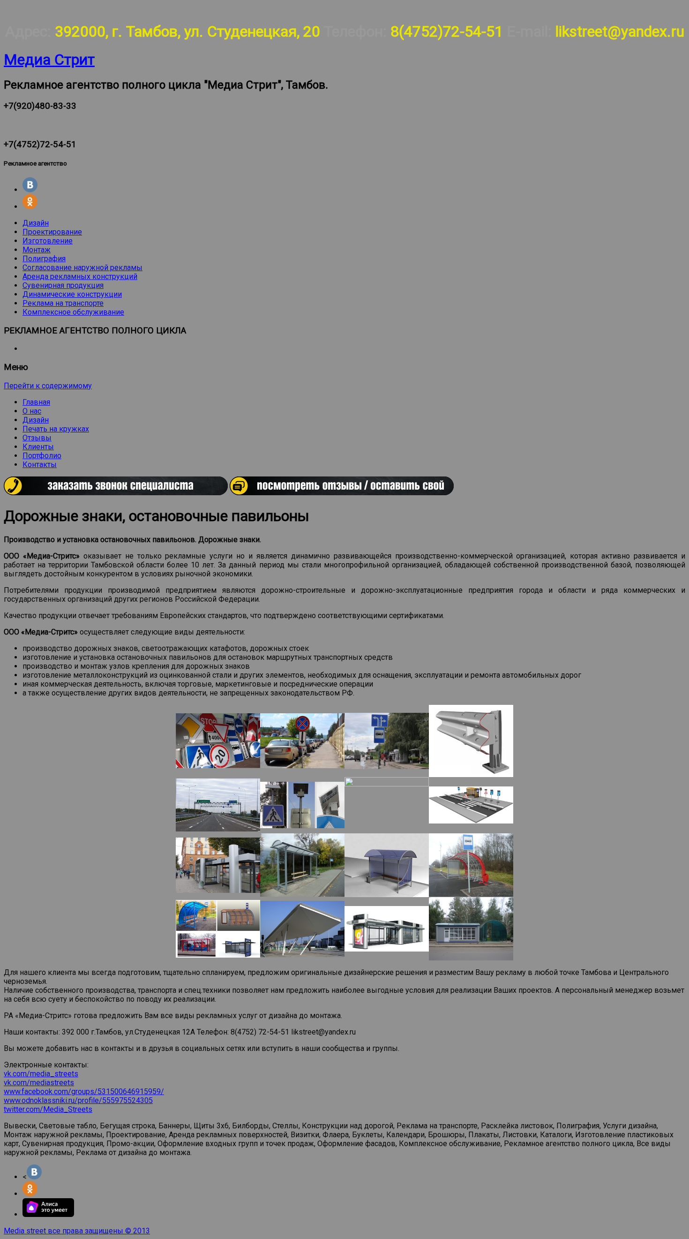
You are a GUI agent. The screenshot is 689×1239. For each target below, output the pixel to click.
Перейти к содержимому (48, 385)
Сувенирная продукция (63, 285)
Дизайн (35, 223)
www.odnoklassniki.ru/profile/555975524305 (78, 1100)
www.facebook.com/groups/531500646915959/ (84, 1091)
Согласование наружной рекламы (82, 267)
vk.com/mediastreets (39, 1082)
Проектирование (52, 231)
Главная (36, 402)
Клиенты (38, 446)
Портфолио (41, 455)
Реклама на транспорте (63, 303)
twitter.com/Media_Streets (48, 1109)
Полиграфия (44, 258)
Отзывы (37, 437)
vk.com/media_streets (41, 1073)
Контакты (39, 464)
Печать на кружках (55, 428)
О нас (31, 411)
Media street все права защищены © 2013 (77, 1230)
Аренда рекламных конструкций (79, 276)
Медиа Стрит (49, 59)
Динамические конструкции (72, 294)
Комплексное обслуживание (73, 312)
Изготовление (47, 240)
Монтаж (36, 249)
